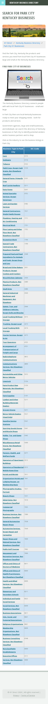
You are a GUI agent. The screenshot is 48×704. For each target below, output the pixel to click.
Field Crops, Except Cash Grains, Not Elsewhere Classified (13, 171)
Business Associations (12, 613)
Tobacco (6, 164)
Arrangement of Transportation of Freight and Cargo (10, 349)
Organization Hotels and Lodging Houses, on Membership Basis (13, 481)
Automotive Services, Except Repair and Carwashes (11, 531)
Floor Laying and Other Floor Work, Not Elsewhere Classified (12, 232)
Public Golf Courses (11, 549)
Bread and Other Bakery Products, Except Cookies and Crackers (13, 270)
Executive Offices (10, 656)
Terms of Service (28, 695)
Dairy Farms (7, 189)
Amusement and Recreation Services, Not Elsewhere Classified (13, 556)
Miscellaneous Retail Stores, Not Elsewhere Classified (12, 445)
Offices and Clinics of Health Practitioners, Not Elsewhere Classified (13, 574)
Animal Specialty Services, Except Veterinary (9, 196)
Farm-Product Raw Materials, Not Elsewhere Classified (13, 388)
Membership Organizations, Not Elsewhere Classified (11, 631)
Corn (5, 156)
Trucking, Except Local (12, 324)
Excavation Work (10, 240)
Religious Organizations (13, 624)
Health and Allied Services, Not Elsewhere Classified (12, 584)
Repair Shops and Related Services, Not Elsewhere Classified (11, 542)
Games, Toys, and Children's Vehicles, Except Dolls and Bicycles (13, 309)
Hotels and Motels (10, 474)
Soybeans (7, 160)
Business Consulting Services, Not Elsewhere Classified (12, 641)
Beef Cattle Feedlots (11, 185)
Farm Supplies (8, 396)
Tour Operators (9, 342)
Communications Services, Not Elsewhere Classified (12, 367)
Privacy (16, 695)
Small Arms (7, 289)
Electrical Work (9, 225)
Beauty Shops (8, 496)
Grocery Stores (9, 410)
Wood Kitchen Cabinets (12, 278)
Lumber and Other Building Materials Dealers (10, 402)
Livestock (7, 381)
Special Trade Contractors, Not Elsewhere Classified (11, 247)
